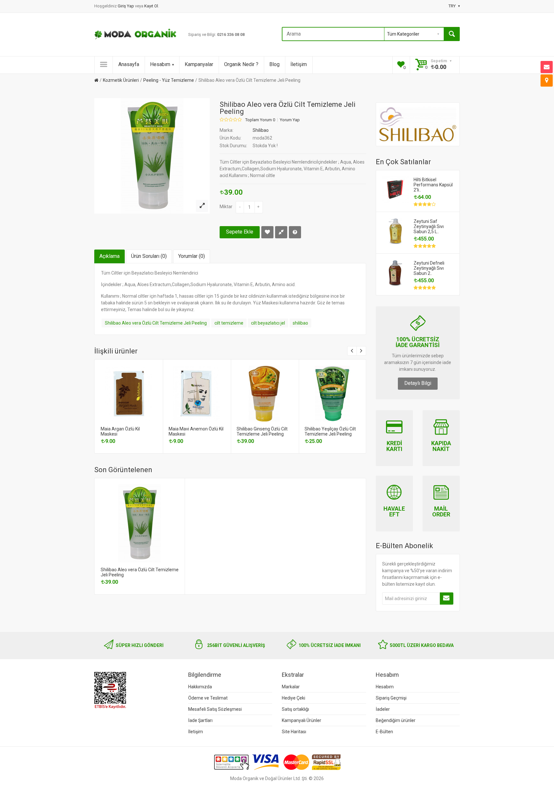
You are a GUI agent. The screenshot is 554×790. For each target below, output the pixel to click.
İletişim (298, 64)
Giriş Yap (126, 6)
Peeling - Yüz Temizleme (168, 80)
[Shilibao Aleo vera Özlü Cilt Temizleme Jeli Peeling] (202, 206)
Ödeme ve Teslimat (208, 698)
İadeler (383, 709)
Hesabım (160, 64)
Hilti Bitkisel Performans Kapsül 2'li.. (433, 184)
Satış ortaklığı (295, 709)
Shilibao (261, 130)
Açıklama (109, 256)
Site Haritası (294, 731)
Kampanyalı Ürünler (301, 720)
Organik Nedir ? (241, 64)
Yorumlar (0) (191, 256)
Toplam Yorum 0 (260, 120)
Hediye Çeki (293, 698)
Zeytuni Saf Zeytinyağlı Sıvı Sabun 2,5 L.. (429, 226)
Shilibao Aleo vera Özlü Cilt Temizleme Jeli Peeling (249, 80)
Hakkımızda (200, 686)
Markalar (291, 686)
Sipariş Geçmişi (391, 698)
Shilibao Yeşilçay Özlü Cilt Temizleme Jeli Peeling (330, 431)
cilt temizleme (228, 323)
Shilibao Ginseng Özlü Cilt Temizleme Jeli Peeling (262, 431)
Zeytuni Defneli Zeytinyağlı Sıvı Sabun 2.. (429, 268)
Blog (274, 64)
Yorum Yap (290, 120)
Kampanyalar (199, 64)
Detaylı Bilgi (417, 383)
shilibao (300, 323)
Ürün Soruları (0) (149, 256)
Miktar (226, 206)
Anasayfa (128, 64)
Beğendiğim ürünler (396, 720)
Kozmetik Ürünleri (121, 80)
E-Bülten (384, 731)
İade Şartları (200, 720)
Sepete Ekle (239, 232)
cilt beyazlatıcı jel (268, 323)
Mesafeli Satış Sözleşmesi (215, 709)
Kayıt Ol (151, 6)
